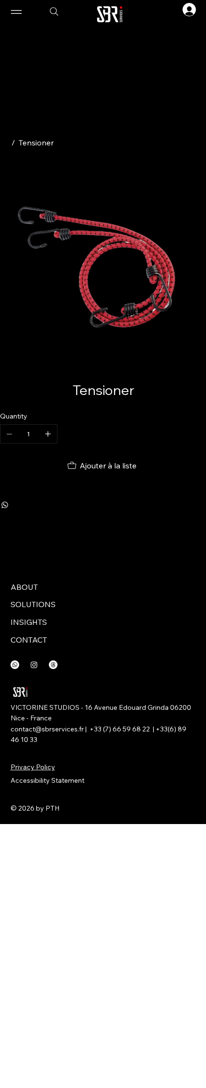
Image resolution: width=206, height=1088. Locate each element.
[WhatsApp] (5, 505)
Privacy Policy (33, 767)
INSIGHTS (29, 622)
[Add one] (47, 433)
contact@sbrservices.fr (47, 729)
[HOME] (4, 142)
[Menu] (70, 12)
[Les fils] (53, 664)
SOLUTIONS (33, 604)
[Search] (54, 11)
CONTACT (29, 640)
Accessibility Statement (47, 780)
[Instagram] (34, 664)
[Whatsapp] (15, 664)
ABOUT (24, 587)
